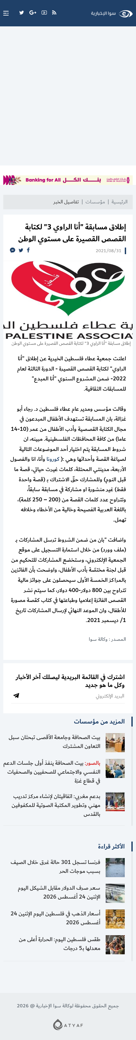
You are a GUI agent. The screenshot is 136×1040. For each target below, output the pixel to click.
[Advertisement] (68, 97)
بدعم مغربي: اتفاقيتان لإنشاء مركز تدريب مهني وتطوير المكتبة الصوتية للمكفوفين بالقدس (56, 805)
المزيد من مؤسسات (99, 721)
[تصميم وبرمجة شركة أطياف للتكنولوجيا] (68, 1024)
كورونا (53, 459)
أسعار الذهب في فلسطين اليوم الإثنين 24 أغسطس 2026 (55, 918)
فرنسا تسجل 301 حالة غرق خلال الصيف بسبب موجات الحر (55, 866)
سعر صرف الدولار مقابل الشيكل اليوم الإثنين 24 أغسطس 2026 (59, 892)
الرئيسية (119, 202)
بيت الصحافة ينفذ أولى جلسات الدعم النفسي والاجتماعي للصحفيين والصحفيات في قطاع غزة (51, 772)
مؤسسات (95, 202)
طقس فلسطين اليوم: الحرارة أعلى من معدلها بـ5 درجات (59, 944)
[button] (4, 13)
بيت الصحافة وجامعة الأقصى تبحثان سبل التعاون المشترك (54, 741)
